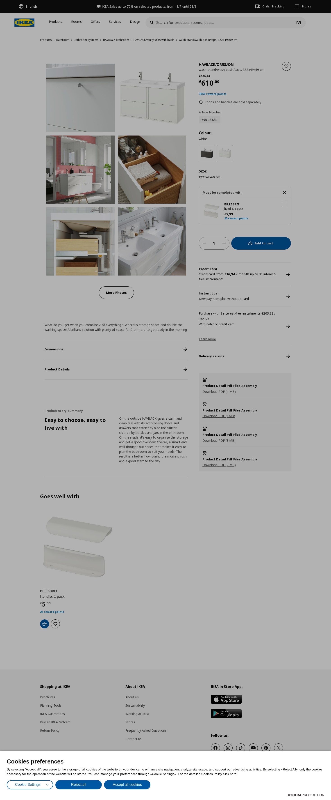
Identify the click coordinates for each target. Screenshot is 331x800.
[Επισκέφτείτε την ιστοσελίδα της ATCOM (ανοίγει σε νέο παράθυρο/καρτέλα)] (306, 795)
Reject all (78, 784)
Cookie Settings (28, 784)
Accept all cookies (127, 784)
